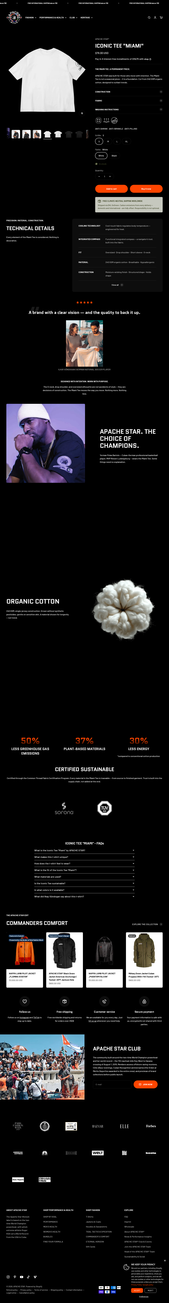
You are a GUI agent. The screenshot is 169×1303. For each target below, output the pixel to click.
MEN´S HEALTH (50, 1226)
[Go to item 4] (26, 134)
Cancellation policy (27, 1293)
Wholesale (129, 1226)
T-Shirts (11, 29)
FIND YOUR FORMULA (53, 1241)
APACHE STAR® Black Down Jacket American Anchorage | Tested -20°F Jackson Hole (62, 976)
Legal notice (11, 1293)
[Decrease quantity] (99, 176)
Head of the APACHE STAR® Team (139, 1251)
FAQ (126, 1216)
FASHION (29, 17)
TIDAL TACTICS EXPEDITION (99, 1231)
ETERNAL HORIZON (95, 1241)
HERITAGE (85, 17)
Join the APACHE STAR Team (137, 1246)
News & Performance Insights (138, 1236)
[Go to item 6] (47, 134)
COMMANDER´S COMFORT (97, 1236)
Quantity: (99, 170)
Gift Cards (90, 1246)
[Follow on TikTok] (28, 1277)
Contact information (74, 1290)
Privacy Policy (136, 1285)
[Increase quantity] (110, 176)
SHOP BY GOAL (50, 1216)
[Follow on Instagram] (8, 1277)
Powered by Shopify (34, 1286)
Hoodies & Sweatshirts (96, 1226)
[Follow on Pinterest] (15, 1277)
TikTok (36, 1017)
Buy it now (146, 188)
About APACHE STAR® (134, 1231)
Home (3, 29)
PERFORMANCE (50, 1221)
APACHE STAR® (102, 39)
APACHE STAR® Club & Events (138, 1241)
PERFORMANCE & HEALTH (51, 17)
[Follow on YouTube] (21, 1277)
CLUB (72, 17)
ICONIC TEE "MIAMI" (26, 29)
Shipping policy (57, 1290)
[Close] (165, 1260)
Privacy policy (26, 1290)
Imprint (127, 1221)
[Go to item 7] (58, 134)
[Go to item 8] (68, 134)
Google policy (148, 1285)
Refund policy (12, 1290)
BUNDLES (47, 1236)
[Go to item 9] (79, 134)
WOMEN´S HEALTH (51, 1231)
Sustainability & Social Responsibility (134, 1258)
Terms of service (41, 1290)
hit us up (93, 1021)
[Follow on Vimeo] (35, 1277)
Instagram (24, 1017)
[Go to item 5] (37, 134)
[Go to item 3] (16, 134)
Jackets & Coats (93, 1221)
